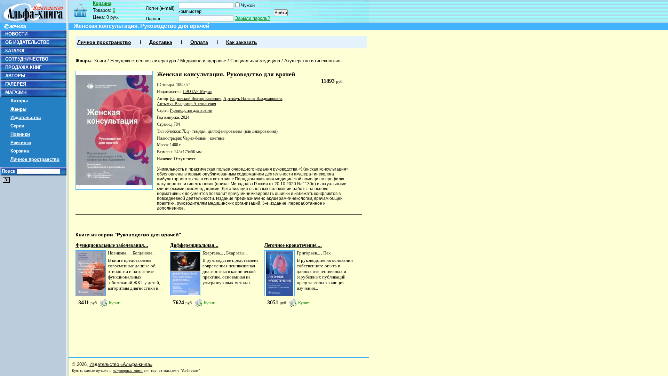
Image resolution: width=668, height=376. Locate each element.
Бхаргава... (213, 253)
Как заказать (241, 42)
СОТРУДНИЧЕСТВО (26, 59)
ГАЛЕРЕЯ (15, 84)
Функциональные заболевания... (111, 245)
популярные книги (128, 371)
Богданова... (144, 253)
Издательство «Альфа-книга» (120, 364)
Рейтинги (20, 142)
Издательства (25, 117)
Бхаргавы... (237, 253)
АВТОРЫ (15, 75)
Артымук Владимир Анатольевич (186, 103)
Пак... (328, 253)
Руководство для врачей (191, 110)
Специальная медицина (255, 60)
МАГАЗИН (15, 92)
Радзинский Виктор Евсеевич (195, 98)
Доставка (160, 42)
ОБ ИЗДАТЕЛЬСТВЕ (27, 42)
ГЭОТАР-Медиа (197, 91)
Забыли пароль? (252, 18)
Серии (17, 125)
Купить (115, 302)
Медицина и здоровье (203, 60)
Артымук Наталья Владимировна (252, 98)
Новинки (20, 134)
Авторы (19, 100)
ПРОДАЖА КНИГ (23, 67)
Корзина (19, 151)
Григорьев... (309, 253)
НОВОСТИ (16, 34)
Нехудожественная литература (143, 60)
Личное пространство (34, 159)
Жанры (18, 109)
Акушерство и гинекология (312, 60)
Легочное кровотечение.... (293, 245)
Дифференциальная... (194, 245)
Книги (100, 60)
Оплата (199, 42)
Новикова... (119, 253)
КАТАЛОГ (15, 50)
